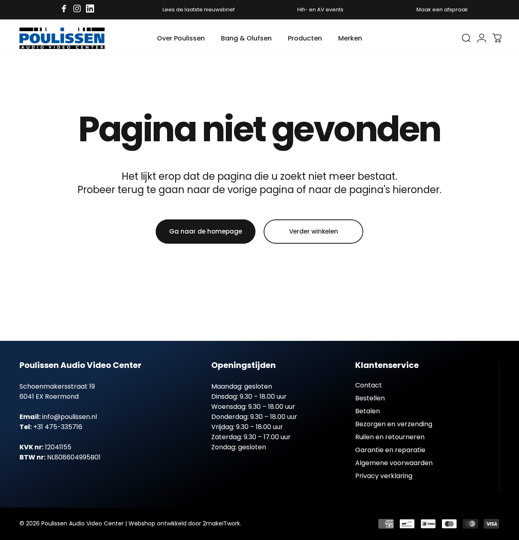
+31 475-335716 (57, 427)
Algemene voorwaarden (394, 463)
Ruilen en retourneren (390, 437)
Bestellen (370, 398)
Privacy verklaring (383, 476)
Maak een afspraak (442, 9)
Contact (368, 385)
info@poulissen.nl (69, 416)
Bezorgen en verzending (393, 424)
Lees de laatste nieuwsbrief (199, 9)
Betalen (367, 411)
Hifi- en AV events (320, 9)
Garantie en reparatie (390, 450)
